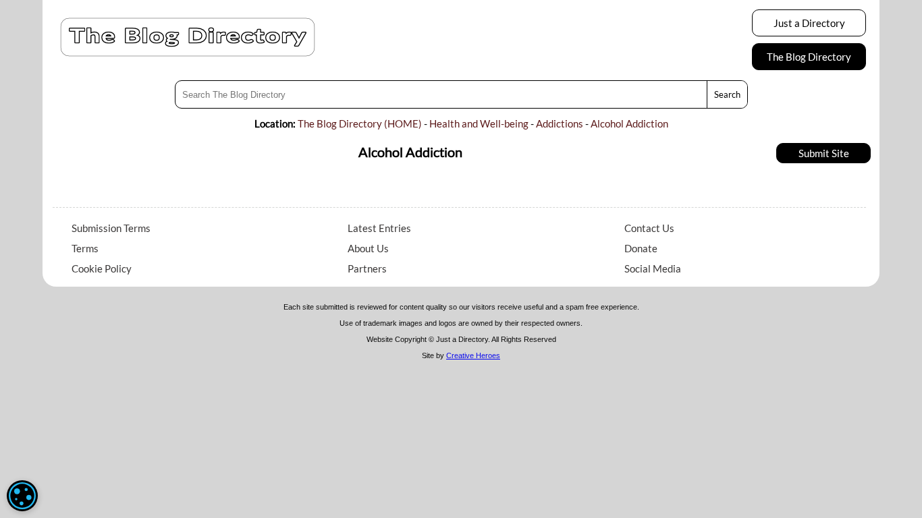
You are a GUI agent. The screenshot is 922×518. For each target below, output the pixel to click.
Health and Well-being (478, 123)
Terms (85, 248)
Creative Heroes (473, 355)
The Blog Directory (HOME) (360, 123)
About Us (368, 248)
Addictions (559, 123)
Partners (367, 268)
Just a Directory (809, 23)
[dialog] (22, 495)
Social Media (652, 268)
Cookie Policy (102, 268)
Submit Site (823, 153)
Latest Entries (379, 228)
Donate (640, 248)
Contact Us (649, 228)
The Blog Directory (809, 57)
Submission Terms (111, 228)
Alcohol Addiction (629, 123)
